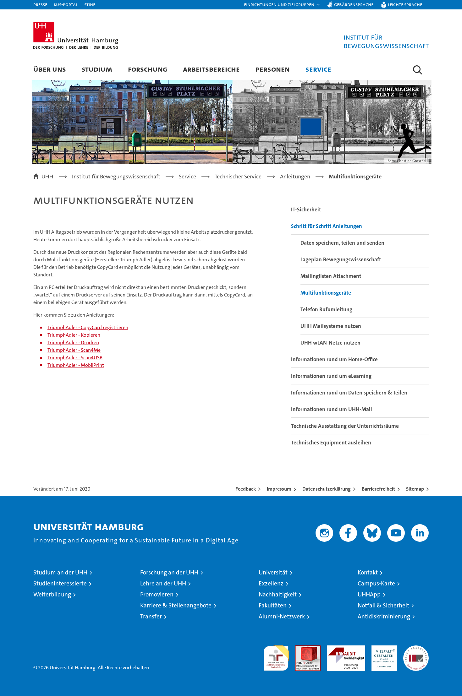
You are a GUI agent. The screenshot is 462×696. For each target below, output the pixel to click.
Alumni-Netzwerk (282, 616)
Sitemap (415, 489)
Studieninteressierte (60, 583)
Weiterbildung (52, 594)
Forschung (147, 69)
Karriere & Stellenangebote (176, 605)
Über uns (49, 69)
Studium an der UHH (60, 572)
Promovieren (156, 594)
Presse (40, 4)
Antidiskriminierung (384, 616)
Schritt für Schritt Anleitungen (326, 226)
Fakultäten (273, 605)
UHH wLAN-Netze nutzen (330, 342)
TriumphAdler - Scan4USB (74, 357)
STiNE (89, 4)
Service (318, 69)
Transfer (151, 616)
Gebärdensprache (353, 4)
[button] (282, 4)
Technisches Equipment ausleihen (331, 442)
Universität (273, 572)
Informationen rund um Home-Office (334, 359)
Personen (273, 69)
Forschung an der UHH (169, 572)
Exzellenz (271, 583)
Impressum (279, 489)
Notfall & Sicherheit (383, 605)
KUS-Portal (66, 4)
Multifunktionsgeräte (325, 292)
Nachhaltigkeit (278, 594)
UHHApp (369, 594)
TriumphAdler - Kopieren (73, 335)
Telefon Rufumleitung (326, 309)
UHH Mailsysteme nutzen (330, 326)
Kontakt (368, 572)
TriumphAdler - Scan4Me (74, 350)
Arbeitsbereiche (211, 69)
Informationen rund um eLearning (331, 375)
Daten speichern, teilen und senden (342, 242)
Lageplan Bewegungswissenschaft (340, 259)
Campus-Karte (376, 583)
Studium (97, 69)
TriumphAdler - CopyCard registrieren (87, 327)
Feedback (245, 489)
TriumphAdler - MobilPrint (75, 365)
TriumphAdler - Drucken (73, 342)
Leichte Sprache (405, 4)
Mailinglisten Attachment (330, 276)
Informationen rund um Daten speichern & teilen (349, 392)
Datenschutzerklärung (326, 489)
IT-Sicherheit (306, 209)
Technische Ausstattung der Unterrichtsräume (345, 425)
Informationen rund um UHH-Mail (331, 409)
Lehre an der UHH (163, 583)
